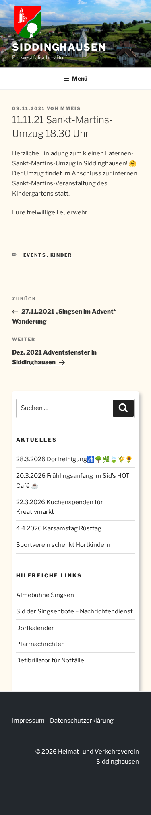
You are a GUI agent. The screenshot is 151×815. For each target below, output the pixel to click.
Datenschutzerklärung (82, 720)
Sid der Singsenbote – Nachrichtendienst (74, 611)
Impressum (28, 720)
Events (35, 255)
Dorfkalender (35, 628)
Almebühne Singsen (45, 595)
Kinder (61, 255)
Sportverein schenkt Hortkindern (63, 544)
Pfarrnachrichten (40, 644)
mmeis (70, 108)
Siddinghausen (59, 47)
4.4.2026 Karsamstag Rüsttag (58, 528)
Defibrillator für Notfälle (50, 660)
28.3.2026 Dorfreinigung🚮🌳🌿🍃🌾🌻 (74, 459)
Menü (79, 78)
